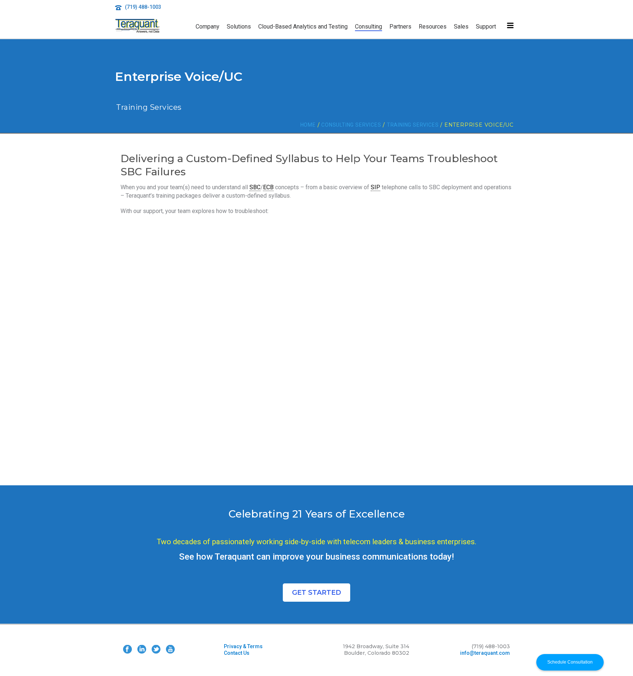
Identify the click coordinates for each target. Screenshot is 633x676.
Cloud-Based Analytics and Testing (303, 26)
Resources (433, 26)
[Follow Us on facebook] (127, 649)
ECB (268, 187)
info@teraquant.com (485, 653)
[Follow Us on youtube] (170, 649)
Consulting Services (351, 125)
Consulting (368, 26)
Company (207, 26)
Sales (461, 26)
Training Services (413, 125)
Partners (400, 26)
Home (308, 125)
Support (486, 26)
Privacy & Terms (243, 646)
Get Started (316, 593)
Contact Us (236, 653)
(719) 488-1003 (143, 7)
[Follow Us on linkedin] (141, 649)
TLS (156, 271)
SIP (375, 187)
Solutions (239, 26)
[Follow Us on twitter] (156, 649)
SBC (254, 187)
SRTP (180, 271)
